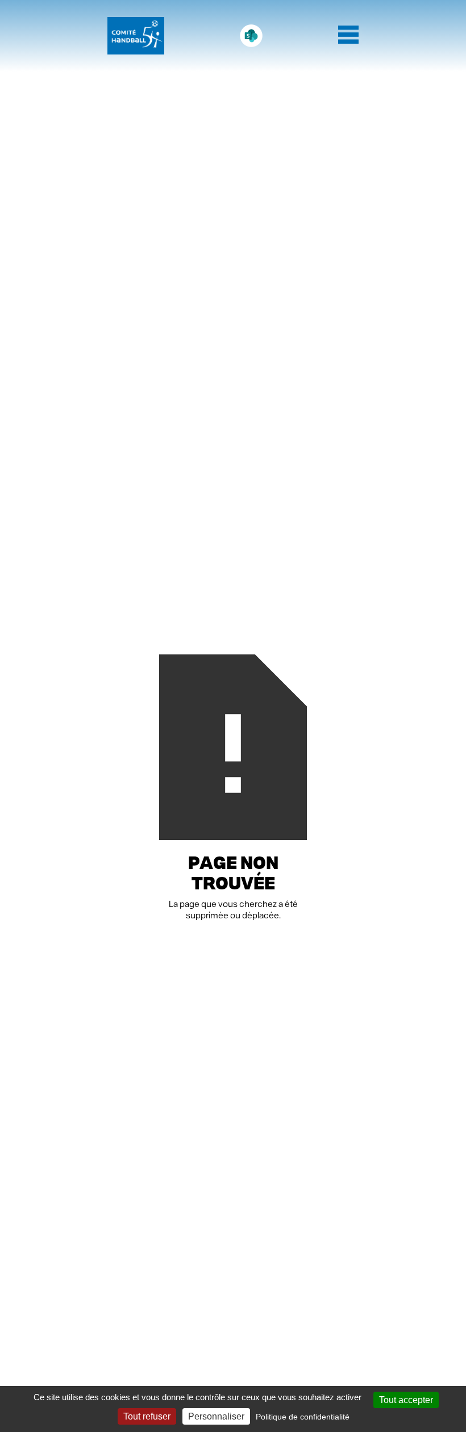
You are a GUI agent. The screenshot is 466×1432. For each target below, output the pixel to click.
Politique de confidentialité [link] (302, 1416)
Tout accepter (406, 1400)
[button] (348, 36)
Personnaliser (216, 1416)
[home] (135, 35)
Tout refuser (146, 1416)
